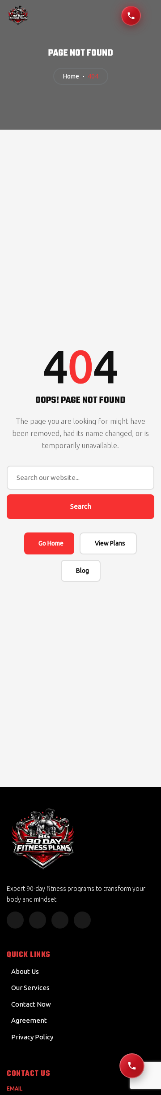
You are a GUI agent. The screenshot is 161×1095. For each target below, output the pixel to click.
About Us (25, 971)
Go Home (51, 543)
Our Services (30, 987)
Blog (82, 570)
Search (80, 506)
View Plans (110, 543)
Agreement (29, 1020)
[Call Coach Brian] (131, 16)
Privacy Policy (32, 1037)
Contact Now (31, 1004)
